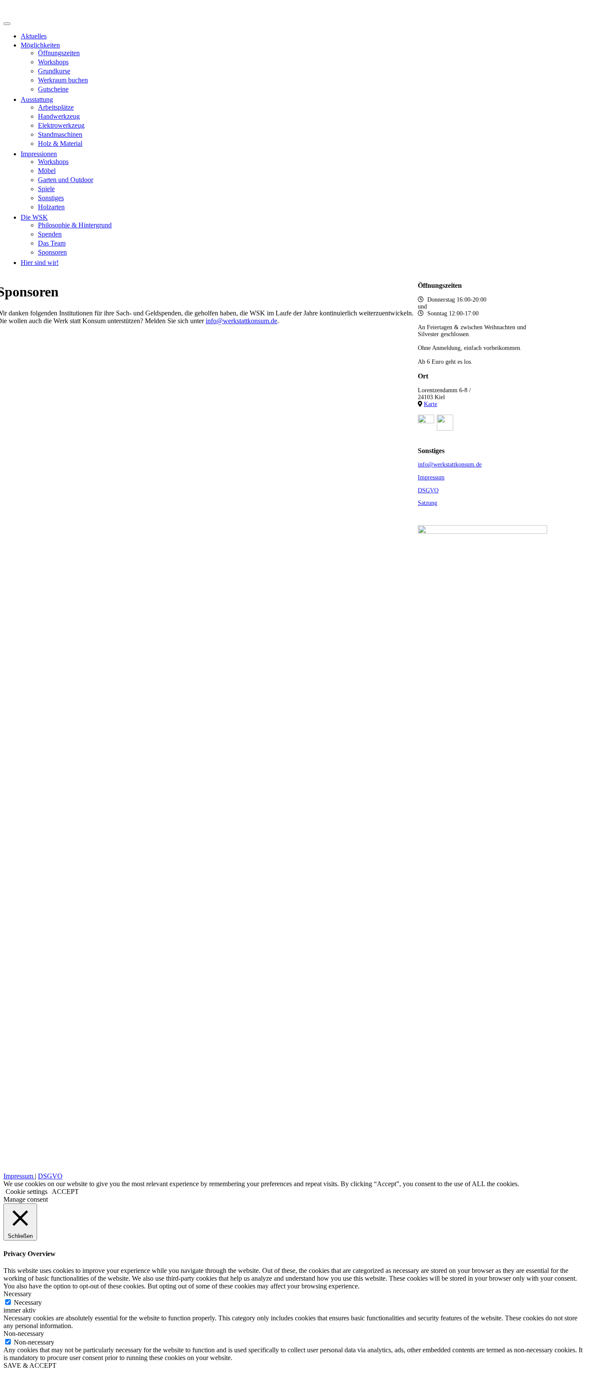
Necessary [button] (17, 1293)
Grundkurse (54, 71)
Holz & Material (60, 143)
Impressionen (39, 153)
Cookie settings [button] (26, 1191)
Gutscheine (53, 89)
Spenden (50, 234)
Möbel (47, 170)
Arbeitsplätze (56, 107)
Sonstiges (51, 198)
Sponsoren (52, 252)
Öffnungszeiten (59, 53)
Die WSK (34, 217)
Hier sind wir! (40, 262)
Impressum (431, 477)
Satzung (427, 503)
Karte (430, 404)
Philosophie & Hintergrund (75, 225)
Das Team (52, 243)
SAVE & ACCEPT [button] (29, 1365)
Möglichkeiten (40, 45)
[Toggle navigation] (6, 23)
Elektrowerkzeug (61, 125)
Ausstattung (37, 99)
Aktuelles (34, 36)
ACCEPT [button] (65, 1191)
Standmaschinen (60, 134)
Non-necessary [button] (23, 1333)
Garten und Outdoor (65, 179)
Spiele (46, 188)
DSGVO (428, 490)
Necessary (28, 1302)
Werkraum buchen (63, 80)
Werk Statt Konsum (57, 10)
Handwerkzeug (59, 116)
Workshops (53, 62)
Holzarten (51, 207)
